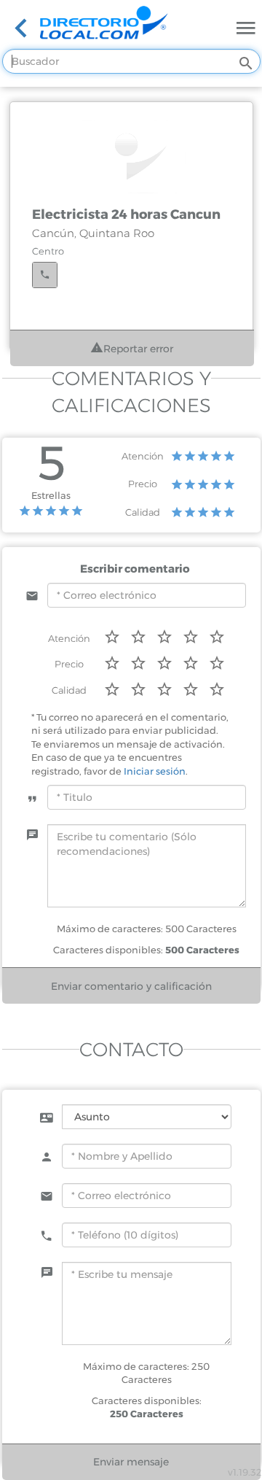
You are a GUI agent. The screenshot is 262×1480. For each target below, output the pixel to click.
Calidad (142, 512)
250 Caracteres (146, 1413)
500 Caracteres (202, 950)
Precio (142, 483)
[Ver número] (44, 275)
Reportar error (138, 348)
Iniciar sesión (155, 771)
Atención (143, 456)
